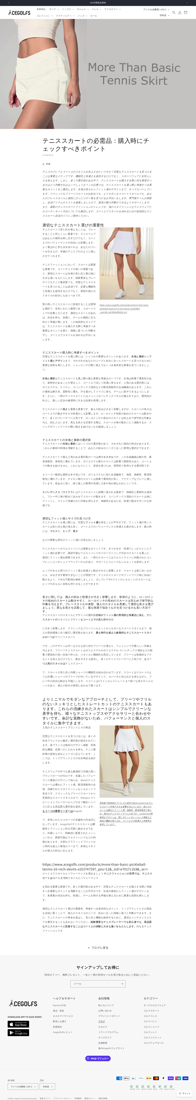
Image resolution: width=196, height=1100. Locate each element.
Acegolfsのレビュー (63, 1032)
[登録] (122, 983)
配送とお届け (59, 1021)
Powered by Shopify (29, 1098)
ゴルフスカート (151, 1010)
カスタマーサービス (63, 1016)
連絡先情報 (102, 1098)
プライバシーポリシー (109, 1016)
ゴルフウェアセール (154, 1042)
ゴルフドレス (150, 1016)
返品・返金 (58, 1010)
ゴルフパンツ (150, 1021)
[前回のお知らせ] (8, 3)
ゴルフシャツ (150, 1032)
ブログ (101, 1021)
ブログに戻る (100, 947)
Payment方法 (59, 1005)
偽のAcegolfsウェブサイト (111, 1048)
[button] (53, 9)
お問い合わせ (105, 1010)
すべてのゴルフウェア (155, 1005)
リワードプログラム (108, 1032)
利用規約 (57, 1026)
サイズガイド (105, 1037)
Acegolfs (17, 1098)
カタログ (102, 1026)
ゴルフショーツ (151, 1026)
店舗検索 (102, 1042)
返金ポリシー (45, 1098)
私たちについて (106, 1005)
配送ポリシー (90, 1098)
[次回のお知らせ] (187, 3)
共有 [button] (48, 164)
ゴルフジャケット (153, 1037)
